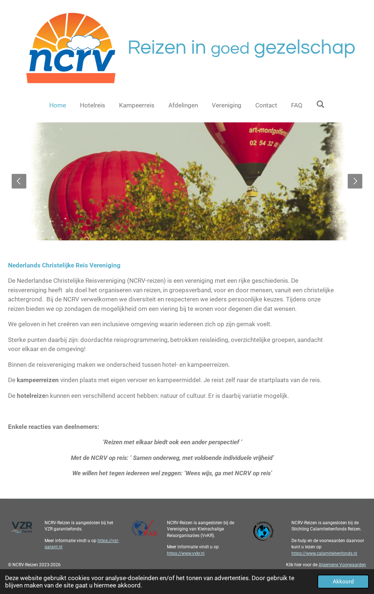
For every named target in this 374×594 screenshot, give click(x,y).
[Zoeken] (320, 104)
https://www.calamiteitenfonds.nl (324, 553)
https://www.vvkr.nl (186, 553)
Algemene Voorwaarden (342, 564)
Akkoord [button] (343, 581)
